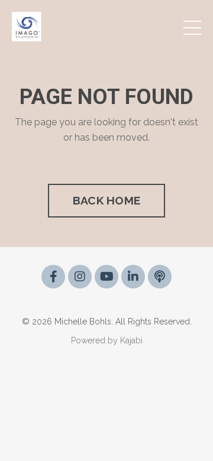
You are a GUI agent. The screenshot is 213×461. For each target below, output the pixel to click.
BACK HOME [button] (106, 200)
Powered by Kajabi (107, 340)
